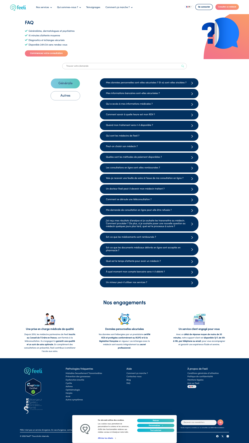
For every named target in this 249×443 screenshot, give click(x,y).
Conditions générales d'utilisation (203, 373)
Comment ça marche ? (137, 373)
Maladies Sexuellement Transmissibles (84, 373)
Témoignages (93, 7)
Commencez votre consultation (46, 53)
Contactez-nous (133, 377)
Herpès (69, 393)
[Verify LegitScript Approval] (33, 387)
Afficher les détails (105, 438)
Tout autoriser (155, 430)
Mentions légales (195, 380)
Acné (68, 397)
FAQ (128, 383)
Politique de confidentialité (200, 377)
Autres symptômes (74, 400)
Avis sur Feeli (193, 383)
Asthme (69, 387)
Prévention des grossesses (78, 377)
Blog (128, 380)
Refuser (156, 420)
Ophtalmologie (73, 390)
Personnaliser (154, 425)
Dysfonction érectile (75, 380)
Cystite (69, 383)
